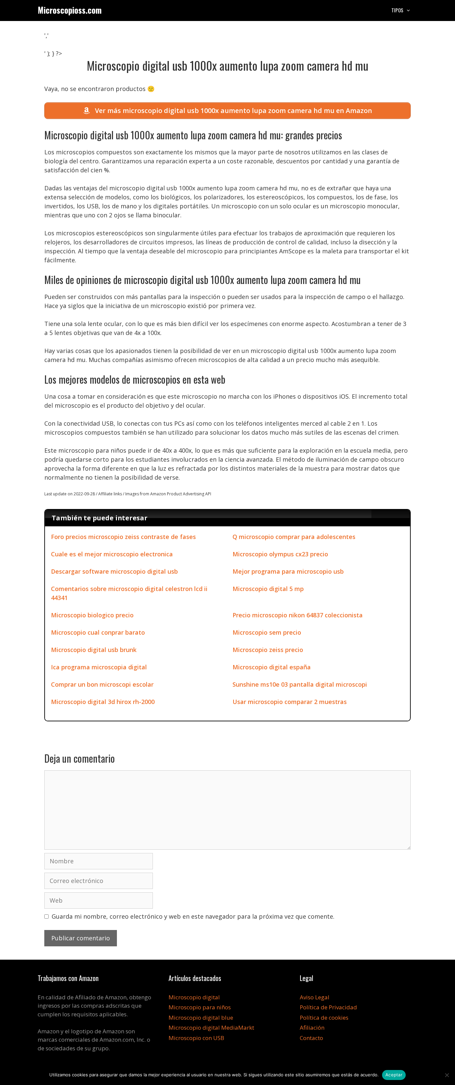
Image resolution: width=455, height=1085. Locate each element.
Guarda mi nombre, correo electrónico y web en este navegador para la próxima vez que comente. (193, 916)
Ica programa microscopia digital (99, 667)
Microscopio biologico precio (92, 615)
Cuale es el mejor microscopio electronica (112, 554)
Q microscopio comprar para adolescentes (293, 537)
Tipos (397, 10)
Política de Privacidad (328, 1007)
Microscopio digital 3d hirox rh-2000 (103, 702)
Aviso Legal (314, 997)
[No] (446, 1075)
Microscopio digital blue (201, 1017)
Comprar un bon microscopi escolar (102, 684)
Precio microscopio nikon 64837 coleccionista (297, 615)
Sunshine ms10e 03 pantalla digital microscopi (299, 684)
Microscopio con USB (196, 1038)
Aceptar (393, 1074)
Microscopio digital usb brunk (94, 650)
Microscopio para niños (200, 1007)
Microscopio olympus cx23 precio (280, 554)
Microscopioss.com (70, 10)
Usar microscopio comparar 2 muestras (289, 702)
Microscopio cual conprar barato (98, 632)
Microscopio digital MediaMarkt (211, 1027)
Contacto (311, 1038)
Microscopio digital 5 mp (268, 589)
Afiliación (312, 1027)
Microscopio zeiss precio (267, 650)
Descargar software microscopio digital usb (114, 571)
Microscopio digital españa (271, 667)
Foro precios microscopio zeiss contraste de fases (123, 537)
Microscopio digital (194, 997)
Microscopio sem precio (266, 632)
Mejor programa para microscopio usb (288, 571)
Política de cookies (324, 1017)
